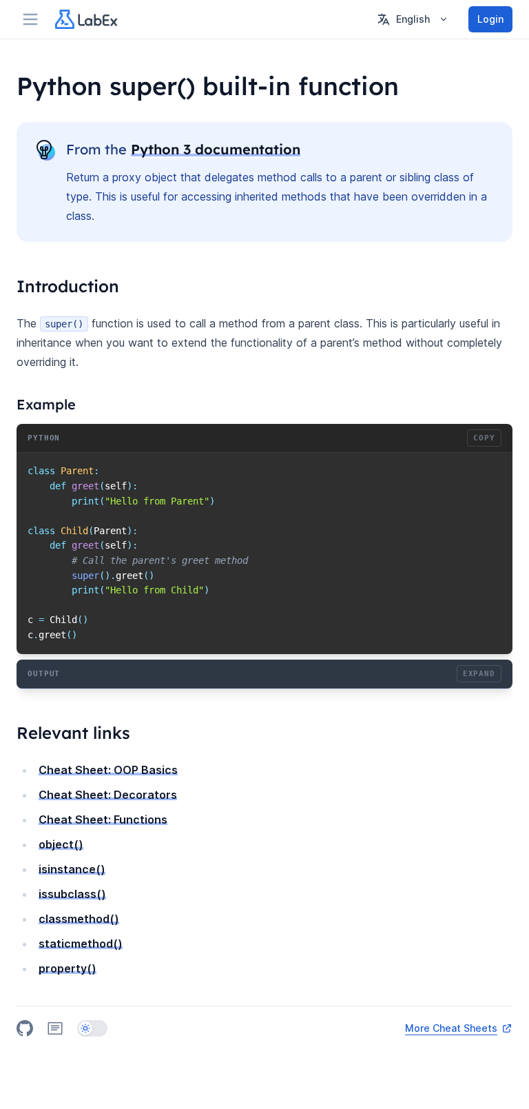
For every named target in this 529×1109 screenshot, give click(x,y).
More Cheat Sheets (451, 1028)
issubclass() (72, 894)
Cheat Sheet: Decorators (108, 795)
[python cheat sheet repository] (25, 1028)
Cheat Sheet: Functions (103, 819)
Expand (479, 673)
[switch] (92, 1028)
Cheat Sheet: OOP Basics (108, 770)
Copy (484, 438)
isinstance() (72, 869)
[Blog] (55, 1028)
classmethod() (79, 919)
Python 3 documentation (215, 149)
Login (490, 19)
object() (61, 844)
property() (67, 968)
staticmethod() (81, 943)
